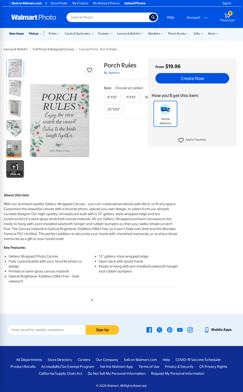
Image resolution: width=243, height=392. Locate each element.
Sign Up (102, 330)
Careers (84, 360)
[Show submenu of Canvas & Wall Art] (142, 33)
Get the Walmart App (116, 366)
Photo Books (177, 33)
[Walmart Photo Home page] (34, 17)
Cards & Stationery (77, 33)
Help (170, 17)
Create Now (192, 78)
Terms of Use (149, 366)
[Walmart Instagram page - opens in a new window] (190, 329)
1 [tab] (91, 299)
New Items (16, 33)
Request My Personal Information (177, 373)
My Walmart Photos (106, 3)
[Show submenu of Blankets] (162, 33)
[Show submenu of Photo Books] (187, 33)
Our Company (107, 360)
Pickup (33, 33)
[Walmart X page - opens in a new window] (159, 329)
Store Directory (60, 360)
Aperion (114, 72)
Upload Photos (134, 3)
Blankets (154, 33)
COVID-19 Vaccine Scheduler (198, 360)
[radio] (15, 68)
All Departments (29, 360)
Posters (103, 33)
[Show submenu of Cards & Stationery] (92, 33)
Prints (53, 33)
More (211, 33)
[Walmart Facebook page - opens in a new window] (149, 329)
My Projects (80, 3)
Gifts (197, 33)
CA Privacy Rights (213, 366)
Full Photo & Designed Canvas (53, 49)
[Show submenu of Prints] (58, 33)
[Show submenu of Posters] (111, 33)
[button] (192, 140)
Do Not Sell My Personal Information (116, 373)
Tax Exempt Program (77, 366)
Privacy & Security (179, 366)
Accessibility (51, 366)
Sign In (226, 3)
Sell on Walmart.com (140, 360)
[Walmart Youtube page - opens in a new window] (180, 329)
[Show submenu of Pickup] (41, 33)
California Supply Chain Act (60, 373)
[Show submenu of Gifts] (202, 33)
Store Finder (59, 3)
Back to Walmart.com (27, 3)
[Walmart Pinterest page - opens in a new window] (170, 329)
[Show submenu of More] (217, 33)
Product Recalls (23, 366)
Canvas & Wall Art (128, 33)
